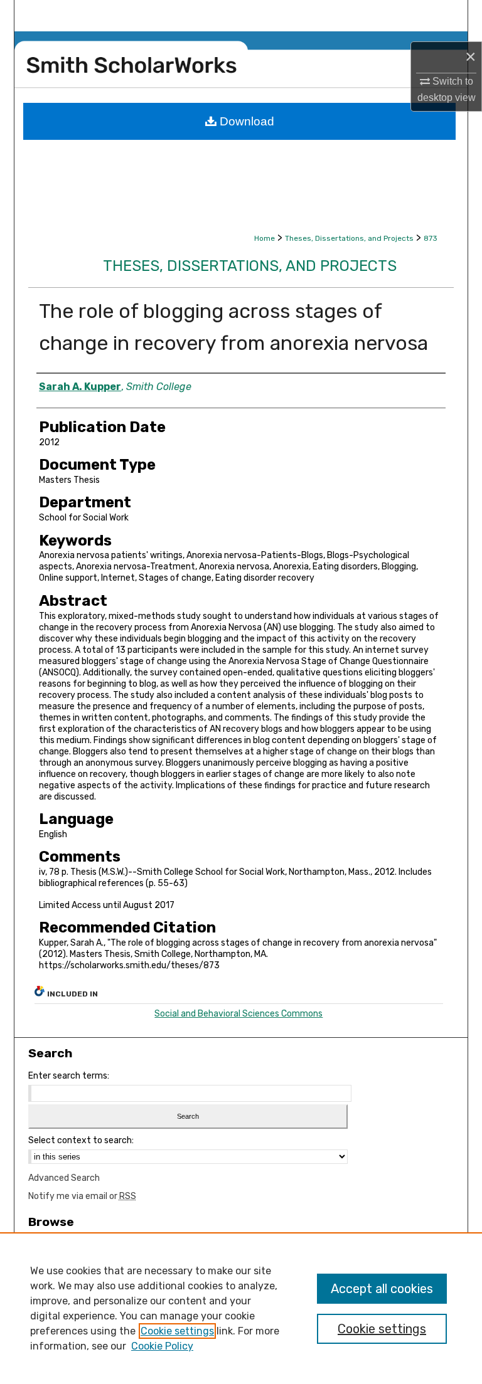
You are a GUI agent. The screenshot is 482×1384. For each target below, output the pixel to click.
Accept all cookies (382, 1288)
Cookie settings (177, 1331)
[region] (241, 1308)
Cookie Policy (162, 1346)
